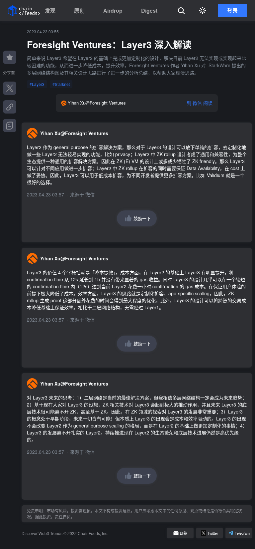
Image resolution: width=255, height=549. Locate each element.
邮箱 (183, 533)
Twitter (213, 533)
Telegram (242, 533)
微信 (90, 194)
